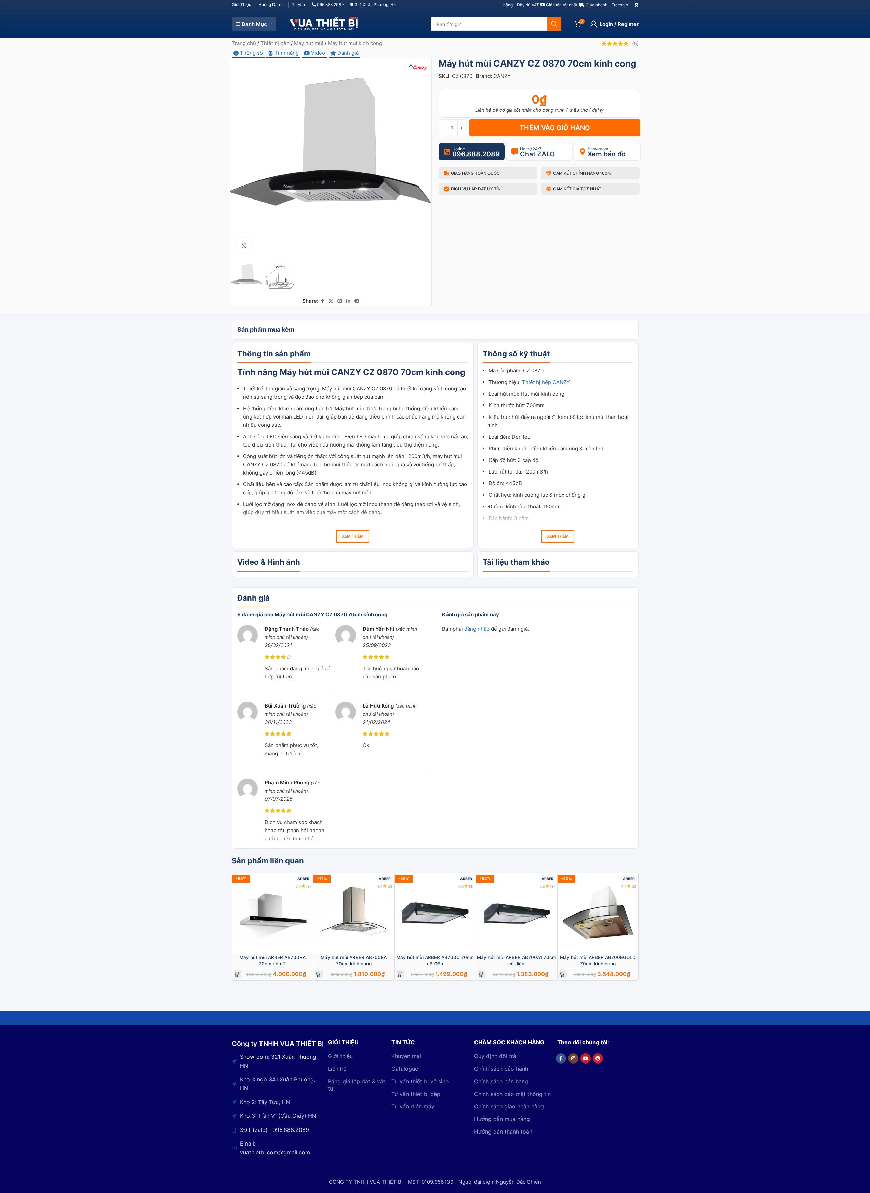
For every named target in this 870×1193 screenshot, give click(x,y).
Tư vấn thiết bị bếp (415, 1094)
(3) (308, 886)
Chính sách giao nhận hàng (509, 1106)
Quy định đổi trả (495, 1056)
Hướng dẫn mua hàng (502, 1118)
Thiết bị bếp (275, 43)
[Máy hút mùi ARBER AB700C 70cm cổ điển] (435, 913)
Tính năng (286, 53)
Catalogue (404, 1068)
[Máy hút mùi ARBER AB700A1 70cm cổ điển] (516, 913)
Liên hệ (337, 1068)
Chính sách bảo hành (501, 1068)
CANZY (502, 76)
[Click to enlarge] (244, 245)
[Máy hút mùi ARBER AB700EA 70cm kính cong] (353, 913)
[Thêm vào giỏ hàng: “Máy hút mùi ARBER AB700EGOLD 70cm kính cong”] (563, 974)
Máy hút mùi (308, 43)
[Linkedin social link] (348, 301)
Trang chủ (244, 43)
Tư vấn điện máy (412, 1106)
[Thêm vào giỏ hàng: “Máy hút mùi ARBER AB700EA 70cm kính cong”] (318, 974)
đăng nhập (477, 629)
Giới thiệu (340, 1056)
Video (317, 53)
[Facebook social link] (322, 301)
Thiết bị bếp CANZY (546, 382)
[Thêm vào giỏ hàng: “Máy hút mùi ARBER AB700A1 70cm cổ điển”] (481, 974)
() (635, 43)
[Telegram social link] (356, 301)
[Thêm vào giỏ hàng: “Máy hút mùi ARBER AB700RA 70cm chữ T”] (237, 974)
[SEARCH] (554, 24)
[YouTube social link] (585, 1058)
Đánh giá (347, 53)
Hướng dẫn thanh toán (503, 1131)
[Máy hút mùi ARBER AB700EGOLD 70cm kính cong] (598, 913)
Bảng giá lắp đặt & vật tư (356, 1085)
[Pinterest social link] (339, 301)
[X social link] (330, 301)
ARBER (303, 879)
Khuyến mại (406, 1056)
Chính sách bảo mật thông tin (512, 1094)
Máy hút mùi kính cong (355, 43)
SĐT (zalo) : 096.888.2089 (274, 1129)
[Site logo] (324, 23)
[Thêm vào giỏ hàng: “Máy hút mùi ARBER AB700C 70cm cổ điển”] (400, 974)
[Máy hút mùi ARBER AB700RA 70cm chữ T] (272, 913)
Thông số (251, 53)
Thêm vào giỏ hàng (555, 128)
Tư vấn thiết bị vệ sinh (420, 1081)
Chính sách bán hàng (501, 1081)
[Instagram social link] (573, 1058)
